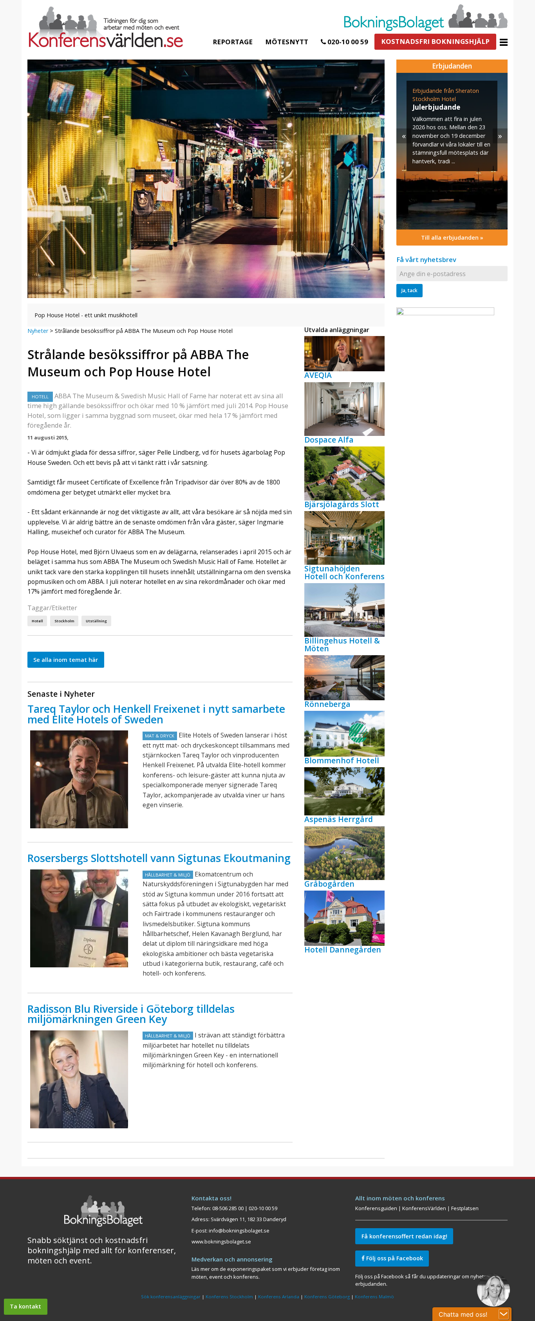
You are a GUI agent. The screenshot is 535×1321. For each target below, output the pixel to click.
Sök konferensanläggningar (171, 1296)
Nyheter (37, 330)
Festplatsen (465, 1208)
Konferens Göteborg (327, 1296)
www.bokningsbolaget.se (221, 1241)
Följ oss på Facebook (394, 1258)
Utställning (96, 620)
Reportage (233, 41)
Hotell (37, 620)
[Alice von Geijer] (79, 1079)
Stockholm (64, 620)
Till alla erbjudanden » (452, 237)
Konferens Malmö (374, 1296)
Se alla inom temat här (65, 659)
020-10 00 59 (347, 41)
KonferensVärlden (424, 1208)
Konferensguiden (376, 1208)
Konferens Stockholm (229, 1296)
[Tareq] (79, 779)
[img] (452, 151)
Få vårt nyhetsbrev (426, 259)
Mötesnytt (286, 41)
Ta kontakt (25, 1306)
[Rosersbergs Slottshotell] (79, 918)
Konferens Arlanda (278, 1296)
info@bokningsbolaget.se (239, 1230)
